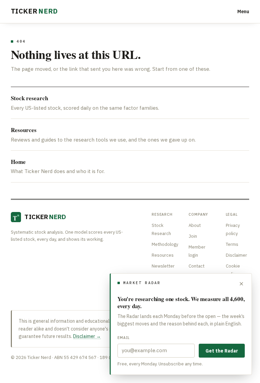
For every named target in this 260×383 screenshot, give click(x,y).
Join (193, 236)
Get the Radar (221, 351)
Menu (243, 11)
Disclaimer (236, 255)
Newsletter (163, 266)
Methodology (165, 244)
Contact (196, 266)
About (195, 225)
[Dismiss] (241, 283)
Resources (163, 255)
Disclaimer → (87, 336)
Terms (232, 244)
